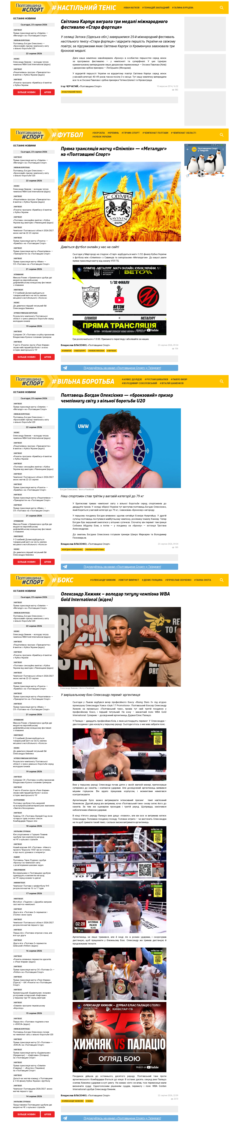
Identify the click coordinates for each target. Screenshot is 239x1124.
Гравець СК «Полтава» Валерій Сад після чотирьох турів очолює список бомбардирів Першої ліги (32, 818)
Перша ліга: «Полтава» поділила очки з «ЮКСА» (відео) (31, 1022)
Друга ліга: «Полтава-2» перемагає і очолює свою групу (30, 913)
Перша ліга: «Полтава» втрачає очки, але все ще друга (32, 934)
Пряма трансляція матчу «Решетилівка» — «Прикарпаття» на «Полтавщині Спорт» (33, 252)
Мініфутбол (20, 883)
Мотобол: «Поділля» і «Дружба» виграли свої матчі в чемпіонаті (32, 903)
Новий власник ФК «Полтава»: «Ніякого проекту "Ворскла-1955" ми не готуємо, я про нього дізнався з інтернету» (32, 850)
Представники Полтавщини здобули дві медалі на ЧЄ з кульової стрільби (32, 1106)
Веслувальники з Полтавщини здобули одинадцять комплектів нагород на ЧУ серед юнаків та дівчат (32, 875)
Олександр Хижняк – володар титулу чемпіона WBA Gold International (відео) (31, 63)
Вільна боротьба (22, 40)
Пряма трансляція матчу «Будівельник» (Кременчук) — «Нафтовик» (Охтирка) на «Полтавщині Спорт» (32, 1055)
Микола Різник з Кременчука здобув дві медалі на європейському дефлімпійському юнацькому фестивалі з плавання (32, 281)
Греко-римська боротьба (26, 313)
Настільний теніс (86, 8)
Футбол (18, 30)
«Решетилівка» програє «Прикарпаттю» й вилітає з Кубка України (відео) (31, 73)
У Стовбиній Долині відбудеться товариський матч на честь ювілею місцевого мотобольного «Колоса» (30, 295)
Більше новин (26, 92)
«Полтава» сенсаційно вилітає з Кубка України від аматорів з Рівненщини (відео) (33, 221)
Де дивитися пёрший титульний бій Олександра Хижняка (29, 307)
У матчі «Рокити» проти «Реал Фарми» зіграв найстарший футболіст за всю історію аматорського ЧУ (31, 347)
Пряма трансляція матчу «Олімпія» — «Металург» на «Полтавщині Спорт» (30, 34)
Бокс (17, 59)
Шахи (17, 857)
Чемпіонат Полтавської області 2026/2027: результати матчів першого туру (33, 923)
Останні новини (24, 18)
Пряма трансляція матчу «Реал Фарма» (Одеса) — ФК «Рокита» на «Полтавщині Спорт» (32, 982)
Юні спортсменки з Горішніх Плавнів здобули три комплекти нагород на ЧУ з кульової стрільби (30, 837)
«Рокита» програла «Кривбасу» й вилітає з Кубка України (32, 83)
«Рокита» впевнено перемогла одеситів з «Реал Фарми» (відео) (32, 960)
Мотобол (19, 290)
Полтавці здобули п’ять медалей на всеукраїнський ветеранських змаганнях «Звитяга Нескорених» (33, 805)
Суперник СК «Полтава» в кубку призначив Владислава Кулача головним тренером (33, 335)
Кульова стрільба (22, 831)
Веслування (20, 870)
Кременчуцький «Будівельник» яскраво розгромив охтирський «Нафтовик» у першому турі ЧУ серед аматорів (32, 995)
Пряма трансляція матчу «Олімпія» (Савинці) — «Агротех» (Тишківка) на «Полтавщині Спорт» (29, 1068)
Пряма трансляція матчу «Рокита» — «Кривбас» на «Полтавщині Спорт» (30, 242)
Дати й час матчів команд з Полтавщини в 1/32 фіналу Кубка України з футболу (32, 1079)
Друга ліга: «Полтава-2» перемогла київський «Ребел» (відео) (29, 944)
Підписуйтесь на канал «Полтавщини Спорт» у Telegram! (122, 368)
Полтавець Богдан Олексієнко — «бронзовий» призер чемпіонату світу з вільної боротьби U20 (31, 46)
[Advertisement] (205, 34)
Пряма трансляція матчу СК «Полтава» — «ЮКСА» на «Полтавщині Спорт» (33, 1043)
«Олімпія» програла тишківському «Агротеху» (29, 1006)
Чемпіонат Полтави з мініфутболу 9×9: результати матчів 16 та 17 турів (31, 887)
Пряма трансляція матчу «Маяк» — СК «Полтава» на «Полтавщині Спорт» (31, 262)
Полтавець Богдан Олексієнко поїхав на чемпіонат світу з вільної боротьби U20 (33, 1033)
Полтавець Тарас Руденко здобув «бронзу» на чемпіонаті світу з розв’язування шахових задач (29, 862)
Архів (47, 92)
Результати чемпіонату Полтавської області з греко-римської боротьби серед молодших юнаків (33, 318)
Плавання (19, 274)
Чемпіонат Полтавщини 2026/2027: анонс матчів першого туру (32, 1090)
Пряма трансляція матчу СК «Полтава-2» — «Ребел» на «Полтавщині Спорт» (33, 970)
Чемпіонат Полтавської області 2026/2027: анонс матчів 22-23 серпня (33, 231)
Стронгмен (19, 800)
